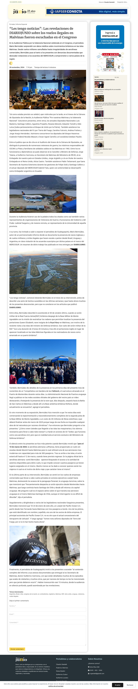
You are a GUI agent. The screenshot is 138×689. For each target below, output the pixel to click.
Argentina (12, 594)
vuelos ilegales (13, 596)
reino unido (68, 594)
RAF (63, 594)
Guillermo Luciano (62, 678)
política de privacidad (55, 686)
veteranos (81, 594)
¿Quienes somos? (94, 663)
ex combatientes (43, 594)
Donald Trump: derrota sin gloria (104, 118)
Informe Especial (21, 24)
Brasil (17, 594)
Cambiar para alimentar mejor (103, 149)
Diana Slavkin (60, 671)
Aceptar (117, 685)
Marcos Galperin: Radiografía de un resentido (108, 89)
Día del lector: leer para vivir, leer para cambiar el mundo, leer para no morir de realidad (109, 103)
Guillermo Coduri (61, 674)
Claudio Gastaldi (61, 664)
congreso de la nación (30, 594)
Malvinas (58, 594)
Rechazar (130, 685)
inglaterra (52, 594)
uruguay (74, 594)
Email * (11, 614)
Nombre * (12, 606)
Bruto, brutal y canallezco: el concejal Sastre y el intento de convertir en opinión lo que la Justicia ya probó (109, 133)
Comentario (13, 622)
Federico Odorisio (62, 668)
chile (21, 594)
